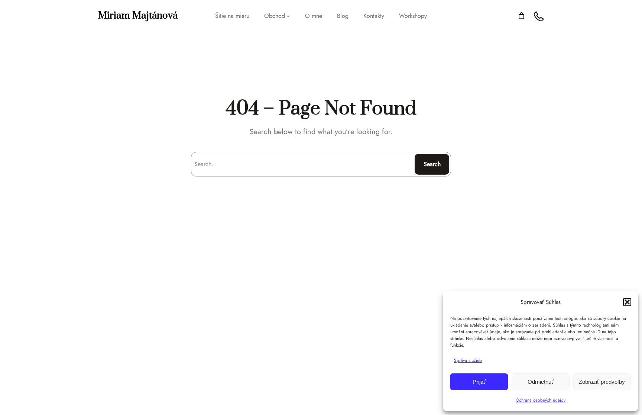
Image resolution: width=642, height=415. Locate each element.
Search (432, 164)
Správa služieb (468, 360)
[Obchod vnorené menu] (288, 16)
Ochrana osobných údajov (540, 400)
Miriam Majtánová (138, 16)
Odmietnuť (541, 382)
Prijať (479, 382)
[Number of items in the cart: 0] (521, 15)
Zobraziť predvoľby (602, 382)
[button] (627, 302)
